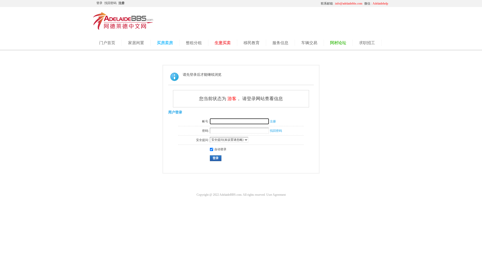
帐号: (205, 121)
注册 (121, 3)
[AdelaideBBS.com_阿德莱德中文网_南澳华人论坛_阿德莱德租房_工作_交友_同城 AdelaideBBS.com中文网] (123, 29)
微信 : (376, 3)
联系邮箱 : (341, 3)
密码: (205, 130)
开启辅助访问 (270, 3)
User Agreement (276, 194)
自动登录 (220, 149)
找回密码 (110, 3)
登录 (99, 3)
